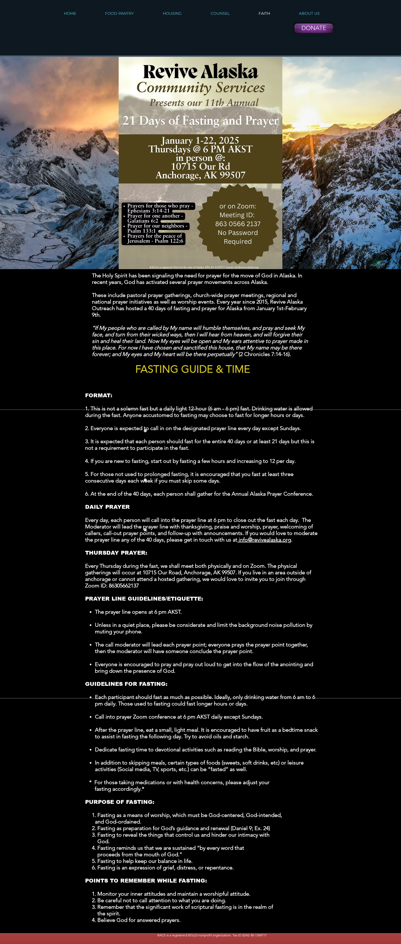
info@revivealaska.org (264, 539)
